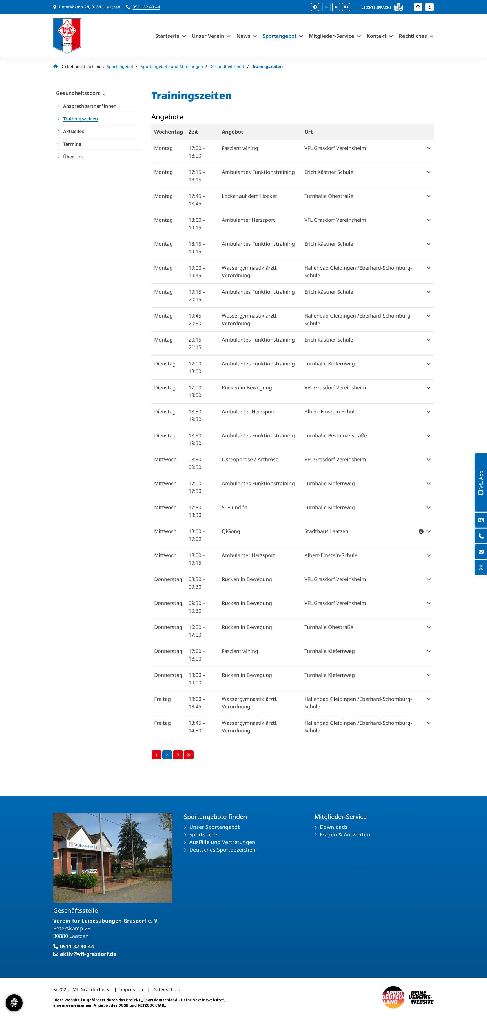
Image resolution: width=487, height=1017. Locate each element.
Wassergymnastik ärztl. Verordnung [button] (250, 271)
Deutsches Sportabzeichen (222, 849)
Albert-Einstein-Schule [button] (330, 411)
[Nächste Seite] (178, 754)
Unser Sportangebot (214, 826)
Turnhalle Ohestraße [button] (328, 195)
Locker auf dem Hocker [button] (249, 195)
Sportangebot (279, 35)
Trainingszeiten (80, 119)
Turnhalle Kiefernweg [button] (329, 363)
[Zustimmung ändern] (14, 1002)
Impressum (132, 989)
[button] (425, 152)
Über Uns (73, 157)
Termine (72, 144)
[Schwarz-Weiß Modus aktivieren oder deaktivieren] (315, 7)
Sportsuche (203, 834)
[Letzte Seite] (189, 754)
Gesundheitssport (228, 66)
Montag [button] (163, 148)
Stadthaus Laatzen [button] (326, 531)
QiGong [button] (231, 531)
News (243, 35)
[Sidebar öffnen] (429, 7)
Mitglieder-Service (331, 35)
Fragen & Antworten (345, 834)
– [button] (197, 152)
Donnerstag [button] (168, 579)
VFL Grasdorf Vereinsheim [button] (335, 148)
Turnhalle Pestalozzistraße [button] (335, 435)
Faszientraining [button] (240, 148)
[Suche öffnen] (418, 7)
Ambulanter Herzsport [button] (248, 219)
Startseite (167, 35)
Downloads (334, 826)
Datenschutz (166, 989)
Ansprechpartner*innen (89, 106)
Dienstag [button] (165, 363)
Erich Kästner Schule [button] (328, 172)
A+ (346, 7)
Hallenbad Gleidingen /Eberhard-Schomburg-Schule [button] (358, 271)
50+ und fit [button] (234, 507)
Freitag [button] (162, 698)
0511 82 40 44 (146, 7)
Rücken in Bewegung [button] (247, 387)
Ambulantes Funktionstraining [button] (258, 172)
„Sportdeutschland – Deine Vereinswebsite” (182, 999)
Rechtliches (413, 35)
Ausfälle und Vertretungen (222, 842)
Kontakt (376, 35)
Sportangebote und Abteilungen (172, 66)
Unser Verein (208, 35)
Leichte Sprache (376, 7)
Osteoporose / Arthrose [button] (250, 459)
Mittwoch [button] (165, 459)
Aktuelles (73, 131)
